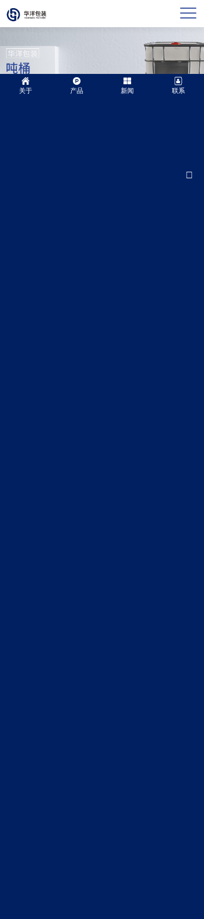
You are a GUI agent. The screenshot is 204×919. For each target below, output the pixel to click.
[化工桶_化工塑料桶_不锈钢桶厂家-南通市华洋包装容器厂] (26, 13)
